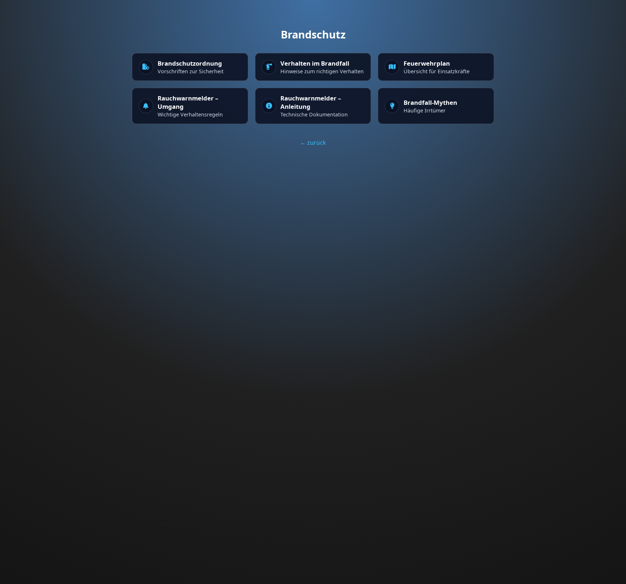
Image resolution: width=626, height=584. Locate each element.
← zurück (313, 143)
